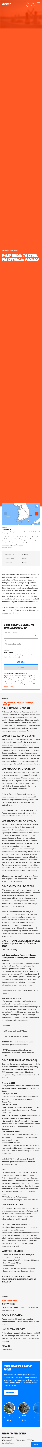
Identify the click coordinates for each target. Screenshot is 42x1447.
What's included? (7, 547)
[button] (21, 635)
